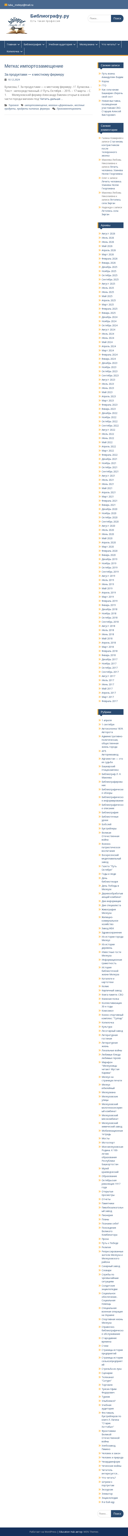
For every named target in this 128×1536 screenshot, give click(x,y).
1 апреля (107, 720)
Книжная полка (110, 998)
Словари (106, 1270)
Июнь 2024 (108, 337)
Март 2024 (108, 350)
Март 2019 (108, 596)
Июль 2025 (108, 287)
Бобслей (106, 824)
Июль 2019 (108, 580)
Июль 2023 (108, 383)
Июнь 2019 (108, 584)
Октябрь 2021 (110, 467)
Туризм (106, 1396)
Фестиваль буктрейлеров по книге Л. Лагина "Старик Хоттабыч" (111, 1419)
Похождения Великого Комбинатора (109, 1231)
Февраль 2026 (110, 258)
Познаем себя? (110, 1223)
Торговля (13, 105)
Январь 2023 (109, 408)
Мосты (106, 1138)
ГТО (104, 85)
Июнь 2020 (108, 534)
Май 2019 (107, 588)
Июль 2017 (108, 680)
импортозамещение (36, 105)
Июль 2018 (108, 630)
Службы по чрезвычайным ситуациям (110, 1278)
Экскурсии (107, 1489)
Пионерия (107, 1215)
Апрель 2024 (109, 346)
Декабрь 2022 (109, 413)
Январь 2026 (109, 262)
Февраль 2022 (110, 454)
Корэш (105, 81)
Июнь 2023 (108, 388)
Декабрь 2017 (109, 659)
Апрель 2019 (109, 592)
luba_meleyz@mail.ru (20, 5)
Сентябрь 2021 (110, 471)
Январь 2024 (109, 358)
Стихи (105, 1345)
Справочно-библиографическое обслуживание (113, 1330)
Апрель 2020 (109, 542)
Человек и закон (111, 1453)
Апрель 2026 (109, 250)
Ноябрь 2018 (109, 613)
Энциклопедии (110, 1497)
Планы (105, 1219)
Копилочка (13, 51)
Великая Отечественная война (110, 836)
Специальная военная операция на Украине (112, 1311)
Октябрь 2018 (110, 617)
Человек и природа (112, 1457)
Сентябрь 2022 (110, 425)
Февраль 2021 (110, 500)
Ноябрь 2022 (109, 417)
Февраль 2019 (110, 600)
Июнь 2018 (108, 634)
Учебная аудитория (60, 44)
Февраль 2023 (110, 404)
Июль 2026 (108, 237)
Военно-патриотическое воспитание (111, 847)
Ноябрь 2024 (109, 321)
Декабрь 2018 (109, 609)
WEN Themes (91, 1531)
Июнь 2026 (108, 241)
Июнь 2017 (108, 684)
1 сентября (108, 724)
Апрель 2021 (109, 492)
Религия (106, 1247)
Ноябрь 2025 (109, 271)
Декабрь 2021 (109, 459)
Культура (107, 1026)
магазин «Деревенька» (60, 105)
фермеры (45, 108)
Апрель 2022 (109, 446)
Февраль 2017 (110, 701)
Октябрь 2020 (110, 517)
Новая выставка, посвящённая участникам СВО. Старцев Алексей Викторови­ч (111, 107)
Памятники (108, 1203)
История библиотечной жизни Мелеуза (110, 971)
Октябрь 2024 (110, 325)
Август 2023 (108, 379)
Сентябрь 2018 (110, 621)
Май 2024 (107, 342)
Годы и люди (109, 873)
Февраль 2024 (110, 354)
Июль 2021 (108, 479)
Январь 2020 (109, 555)
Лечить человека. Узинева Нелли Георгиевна (112, 170)
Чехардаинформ (111, 1461)
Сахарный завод (111, 1266)
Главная (11, 44)
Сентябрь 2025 (110, 279)
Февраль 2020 (110, 550)
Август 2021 (108, 475)
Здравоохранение (112, 932)
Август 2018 (108, 625)
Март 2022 (108, 450)
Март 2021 (108, 496)
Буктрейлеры (109, 828)
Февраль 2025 (110, 308)
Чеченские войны (111, 1465)
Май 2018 (107, 638)
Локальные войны (112, 1050)
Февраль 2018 (110, 651)
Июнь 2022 (108, 438)
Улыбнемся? (109, 1400)
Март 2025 (108, 304)
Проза (105, 1238)
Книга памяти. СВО (112, 994)
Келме (105, 986)
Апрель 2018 (109, 642)
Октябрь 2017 (110, 667)
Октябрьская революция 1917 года (111, 1184)
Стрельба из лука (112, 1368)
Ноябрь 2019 (109, 563)
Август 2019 (108, 575)
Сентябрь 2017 (110, 671)
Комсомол (108, 1010)
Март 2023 (108, 400)
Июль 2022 (108, 433)
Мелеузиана (87, 44)
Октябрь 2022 (110, 421)
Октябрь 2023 (110, 371)
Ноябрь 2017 (109, 663)
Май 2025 (107, 296)
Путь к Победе (110, 1243)
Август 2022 (108, 429)
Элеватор (107, 1493)
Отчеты (106, 1199)
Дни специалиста (111, 905)
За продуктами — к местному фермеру (34, 74)
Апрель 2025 (109, 300)
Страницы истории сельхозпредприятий (112, 1361)
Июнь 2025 (108, 292)
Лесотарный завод (112, 1030)
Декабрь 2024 (109, 317)
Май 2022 (107, 442)
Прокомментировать (69, 108)
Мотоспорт (108, 1142)
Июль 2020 (108, 529)
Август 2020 (108, 525)
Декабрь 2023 (109, 363)
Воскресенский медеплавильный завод (111, 858)
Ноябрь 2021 (109, 463)
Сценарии (107, 1373)
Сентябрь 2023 (110, 375)
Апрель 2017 (109, 692)
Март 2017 (108, 696)
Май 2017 (107, 688)
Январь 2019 (109, 605)
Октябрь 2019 (110, 567)
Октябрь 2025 (110, 275)
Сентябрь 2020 (110, 521)
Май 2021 (107, 488)
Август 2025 (108, 283)
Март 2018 (108, 646)
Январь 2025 (109, 312)
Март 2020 (108, 546)
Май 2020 (107, 538)
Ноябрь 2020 (109, 513)
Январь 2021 (109, 504)
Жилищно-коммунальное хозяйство (110, 921)
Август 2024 (108, 329)
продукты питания (28, 108)
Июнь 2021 (108, 484)
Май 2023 (107, 392)
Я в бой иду (108, 1502)
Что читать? (109, 44)
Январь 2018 (109, 655)
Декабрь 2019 (109, 559)
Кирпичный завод (112, 990)
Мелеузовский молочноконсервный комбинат (112, 1108)
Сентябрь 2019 (110, 571)
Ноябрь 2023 (109, 367)
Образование (109, 1176)
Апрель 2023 (109, 396)
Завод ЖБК (108, 928)
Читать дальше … (51, 99)
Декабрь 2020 (109, 509)
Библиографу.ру (49, 16)
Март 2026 (108, 254)
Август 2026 (108, 233)
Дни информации (111, 901)
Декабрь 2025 (109, 266)
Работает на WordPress (43, 1531)
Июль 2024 (108, 333)
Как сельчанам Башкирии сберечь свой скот (112, 93)
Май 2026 (107, 246)
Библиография (32, 44)
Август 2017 (108, 676)
